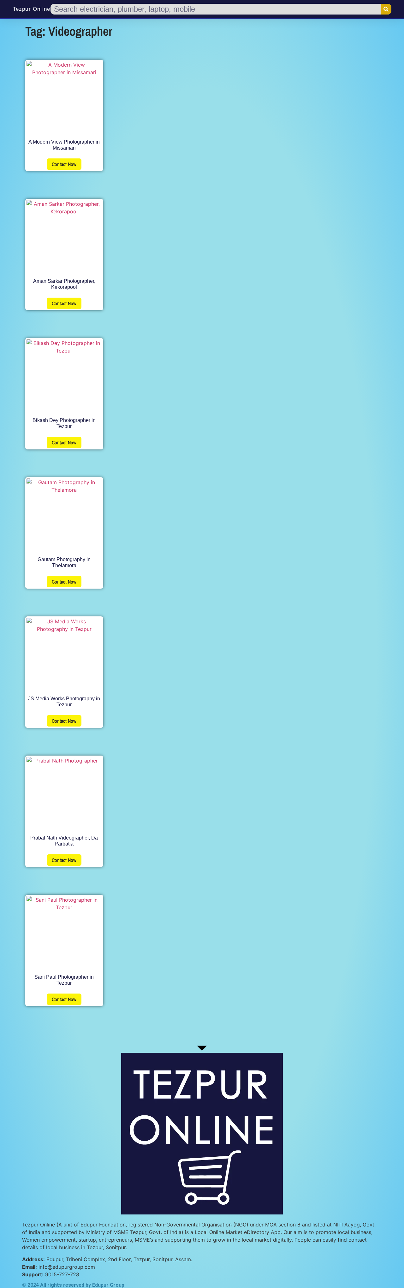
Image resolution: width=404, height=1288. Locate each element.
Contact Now (64, 164)
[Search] (386, 9)
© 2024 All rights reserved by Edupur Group (73, 1285)
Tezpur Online (31, 9)
